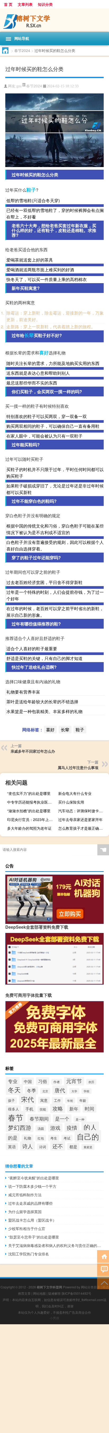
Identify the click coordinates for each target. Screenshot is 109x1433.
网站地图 (39, 1293)
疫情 (72, 1127)
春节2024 (22, 50)
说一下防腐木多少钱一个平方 (32, 1186)
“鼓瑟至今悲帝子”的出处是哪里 (33, 1237)
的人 (90, 1127)
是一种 (80, 1119)
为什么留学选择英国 (25, 1211)
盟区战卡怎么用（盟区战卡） (32, 1220)
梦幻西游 (19, 1127)
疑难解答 (54, 1293)
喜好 (44, 352)
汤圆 (41, 1128)
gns (18, 86)
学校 (86, 1091)
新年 (73, 1108)
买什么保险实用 (71, 802)
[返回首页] (103, 1256)
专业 (12, 1081)
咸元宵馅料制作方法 (25, 1194)
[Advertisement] (54, 1378)
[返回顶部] (103, 1282)
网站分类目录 (90, 1287)
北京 (45, 1091)
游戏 (55, 1127)
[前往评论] (103, 1269)
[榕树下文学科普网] (54, 20)
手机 (29, 1109)
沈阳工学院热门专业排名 (28, 1253)
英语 (12, 1146)
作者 (56, 1082)
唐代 (59, 1090)
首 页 (8, 4)
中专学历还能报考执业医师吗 (31, 802)
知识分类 (45, 4)
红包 (41, 1138)
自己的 (88, 1136)
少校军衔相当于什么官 (26, 1228)
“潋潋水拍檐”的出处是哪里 (29, 810)
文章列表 (25, 4)
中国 (28, 1081)
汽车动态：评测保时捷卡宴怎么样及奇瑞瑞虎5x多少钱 (83, 810)
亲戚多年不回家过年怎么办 (33, 751)
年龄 (82, 1100)
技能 (43, 1109)
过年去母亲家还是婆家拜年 (80, 819)
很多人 (13, 1109)
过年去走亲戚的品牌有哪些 (30, 1203)
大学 (74, 1091)
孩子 (11, 1100)
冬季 (31, 1090)
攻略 (57, 1108)
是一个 (62, 1118)
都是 (73, 1146)
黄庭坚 (88, 1147)
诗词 (42, 1146)
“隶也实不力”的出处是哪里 (29, 793)
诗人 (27, 1146)
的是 (12, 1137)
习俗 (42, 1081)
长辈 (29, 335)
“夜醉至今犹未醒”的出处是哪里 (33, 1177)
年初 (70, 1100)
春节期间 (39, 1118)
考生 (53, 1138)
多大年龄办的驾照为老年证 (29, 828)
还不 (57, 1146)
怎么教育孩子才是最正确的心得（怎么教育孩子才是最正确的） (83, 828)
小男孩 (54, 1318)
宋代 (27, 1099)
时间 (89, 1108)
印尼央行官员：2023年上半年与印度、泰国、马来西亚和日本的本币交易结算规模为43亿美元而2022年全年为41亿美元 (32, 819)
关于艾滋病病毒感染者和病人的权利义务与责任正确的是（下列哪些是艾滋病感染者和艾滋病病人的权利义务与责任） (56, 1245)
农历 (91, 1082)
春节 (15, 1117)
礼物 (27, 1138)
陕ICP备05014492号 (76, 1293)
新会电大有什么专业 (75, 793)
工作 (57, 1100)
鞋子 (31, 189)
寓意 (44, 1100)
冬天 (14, 1089)
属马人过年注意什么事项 (78, 767)
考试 (66, 1138)
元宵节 (74, 1081)
